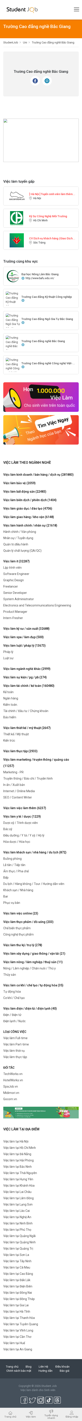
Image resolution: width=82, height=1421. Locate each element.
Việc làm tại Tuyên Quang (20, 1324)
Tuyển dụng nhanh (51, 1416)
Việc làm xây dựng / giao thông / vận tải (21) (34, 953)
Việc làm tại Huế (14, 1343)
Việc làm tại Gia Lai (16, 1305)
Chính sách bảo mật (18, 1370)
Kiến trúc (9, 740)
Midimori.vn (11, 1093)
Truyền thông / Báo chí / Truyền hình (28, 778)
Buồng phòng (12, 858)
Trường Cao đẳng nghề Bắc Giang (43, 341)
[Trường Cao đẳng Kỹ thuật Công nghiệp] (13, 301)
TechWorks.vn (13, 1074)
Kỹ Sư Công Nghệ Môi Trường (48, 216)
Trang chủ (12, 1366)
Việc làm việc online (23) (20, 913)
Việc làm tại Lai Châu (17, 1192)
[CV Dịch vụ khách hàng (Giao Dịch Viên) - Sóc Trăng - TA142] (17, 240)
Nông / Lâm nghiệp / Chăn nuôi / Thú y (29, 968)
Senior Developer (15, 593)
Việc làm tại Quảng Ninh (19, 1242)
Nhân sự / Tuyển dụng (18, 538)
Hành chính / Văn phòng (19, 531)
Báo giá (64, 1370)
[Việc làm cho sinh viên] (41, 396)
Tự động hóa (12, 991)
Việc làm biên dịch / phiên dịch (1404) (30, 500)
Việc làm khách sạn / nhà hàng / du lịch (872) (34, 852)
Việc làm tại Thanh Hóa (19, 1318)
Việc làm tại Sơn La (16, 1255)
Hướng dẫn (45, 1370)
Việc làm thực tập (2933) (20, 751)
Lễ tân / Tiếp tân (14, 865)
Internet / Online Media (19, 791)
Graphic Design (13, 580)
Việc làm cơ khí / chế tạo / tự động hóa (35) (33, 985)
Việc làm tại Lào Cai (16, 1210)
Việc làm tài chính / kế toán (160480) (28, 685)
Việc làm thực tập (15, 1057)
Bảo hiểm (9, 717)
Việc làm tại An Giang (17, 1349)
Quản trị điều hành (15, 544)
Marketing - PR (13, 772)
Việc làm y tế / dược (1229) (22, 816)
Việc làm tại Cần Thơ (17, 1336)
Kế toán (8, 692)
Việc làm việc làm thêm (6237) (24, 808)
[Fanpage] (35, 81)
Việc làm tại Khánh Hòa (19, 1185)
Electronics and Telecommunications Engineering (37, 605)
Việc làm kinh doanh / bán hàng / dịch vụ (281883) (38, 474)
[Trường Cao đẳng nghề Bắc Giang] (13, 344)
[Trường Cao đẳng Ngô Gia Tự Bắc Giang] (13, 321)
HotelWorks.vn (13, 1080)
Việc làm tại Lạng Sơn (18, 1204)
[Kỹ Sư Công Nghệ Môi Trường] (17, 218)
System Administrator (18, 599)
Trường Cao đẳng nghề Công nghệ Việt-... (48, 363)
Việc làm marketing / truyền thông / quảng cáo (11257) (36, 763)
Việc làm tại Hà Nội (15, 1141)
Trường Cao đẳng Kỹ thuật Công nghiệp (46, 296)
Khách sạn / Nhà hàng (18, 890)
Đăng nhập (72, 1416)
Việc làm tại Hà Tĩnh (16, 1311)
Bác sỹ (7, 829)
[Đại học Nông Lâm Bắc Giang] (13, 276)
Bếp (6, 877)
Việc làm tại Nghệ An (17, 1217)
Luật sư (8, 658)
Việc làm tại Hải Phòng (18, 1160)
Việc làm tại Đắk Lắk (16, 1280)
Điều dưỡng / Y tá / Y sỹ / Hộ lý (23, 835)
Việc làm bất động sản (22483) (24, 491)
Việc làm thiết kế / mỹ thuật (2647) (27, 728)
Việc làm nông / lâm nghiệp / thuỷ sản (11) (33, 962)
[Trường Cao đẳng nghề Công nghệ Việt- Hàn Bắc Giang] (13, 370)
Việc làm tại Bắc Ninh (17, 1166)
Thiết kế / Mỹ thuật (16, 734)
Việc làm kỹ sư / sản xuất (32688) (26, 628)
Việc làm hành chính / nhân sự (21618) (30, 525)
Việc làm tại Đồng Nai (17, 1292)
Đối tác (8, 1067)
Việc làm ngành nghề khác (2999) (27, 669)
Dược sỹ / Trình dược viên (20, 823)
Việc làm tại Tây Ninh (17, 1261)
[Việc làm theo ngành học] (41, 429)
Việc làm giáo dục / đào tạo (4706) (27, 508)
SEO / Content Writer (17, 797)
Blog (28, 1366)
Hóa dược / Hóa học (16, 841)
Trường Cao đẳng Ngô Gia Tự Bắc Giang (47, 319)
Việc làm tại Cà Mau (16, 1267)
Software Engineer (16, 574)
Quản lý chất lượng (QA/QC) (22, 550)
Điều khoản (62, 1366)
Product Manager (15, 611)
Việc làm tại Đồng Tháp (19, 1299)
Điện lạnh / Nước (14, 1021)
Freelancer (10, 586)
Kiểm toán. (10, 704)
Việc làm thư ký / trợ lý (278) (22, 945)
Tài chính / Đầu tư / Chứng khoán (25, 711)
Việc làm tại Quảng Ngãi (19, 1236)
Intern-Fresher (13, 618)
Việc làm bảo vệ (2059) (19, 483)
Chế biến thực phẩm (17, 928)
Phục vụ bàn (11, 902)
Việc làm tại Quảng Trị (18, 1248)
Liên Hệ (43, 1366)
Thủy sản (9, 974)
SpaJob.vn (10, 1086)
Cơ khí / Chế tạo (14, 998)
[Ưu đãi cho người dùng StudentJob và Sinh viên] (41, 1112)
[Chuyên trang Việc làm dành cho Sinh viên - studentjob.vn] (22, 9)
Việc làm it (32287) (16, 561)
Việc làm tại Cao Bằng (18, 1273)
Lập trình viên (12, 567)
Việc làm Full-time (15, 1038)
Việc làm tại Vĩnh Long (18, 1330)
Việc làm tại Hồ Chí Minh (19, 1147)
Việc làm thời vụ (14, 1050)
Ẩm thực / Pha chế (16, 871)
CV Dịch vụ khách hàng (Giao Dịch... (52, 238)
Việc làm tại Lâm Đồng (18, 1198)
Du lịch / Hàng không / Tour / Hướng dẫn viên (33, 884)
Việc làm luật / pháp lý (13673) (24, 645)
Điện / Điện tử (12, 1015)
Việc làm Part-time (16, 1044)
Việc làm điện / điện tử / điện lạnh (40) (30, 1008)
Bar (5, 896)
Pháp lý (8, 652)
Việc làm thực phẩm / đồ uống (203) (28, 922)
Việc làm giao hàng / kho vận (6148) (28, 517)
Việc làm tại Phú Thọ (17, 1229)
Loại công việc (14, 1031)
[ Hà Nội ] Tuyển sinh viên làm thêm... (52, 194)
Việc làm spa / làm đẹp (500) (23, 637)
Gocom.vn (10, 1099)
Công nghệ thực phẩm (18, 934)
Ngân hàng (10, 698)
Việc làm (31, 1416)
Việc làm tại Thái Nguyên (20, 1173)
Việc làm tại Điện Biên (17, 1286)
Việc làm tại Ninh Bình (18, 1223)
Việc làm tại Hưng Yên (18, 1179)
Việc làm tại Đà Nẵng (17, 1154)
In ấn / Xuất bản (14, 785)
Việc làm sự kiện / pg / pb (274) (25, 677)
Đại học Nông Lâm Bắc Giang (40, 274)
